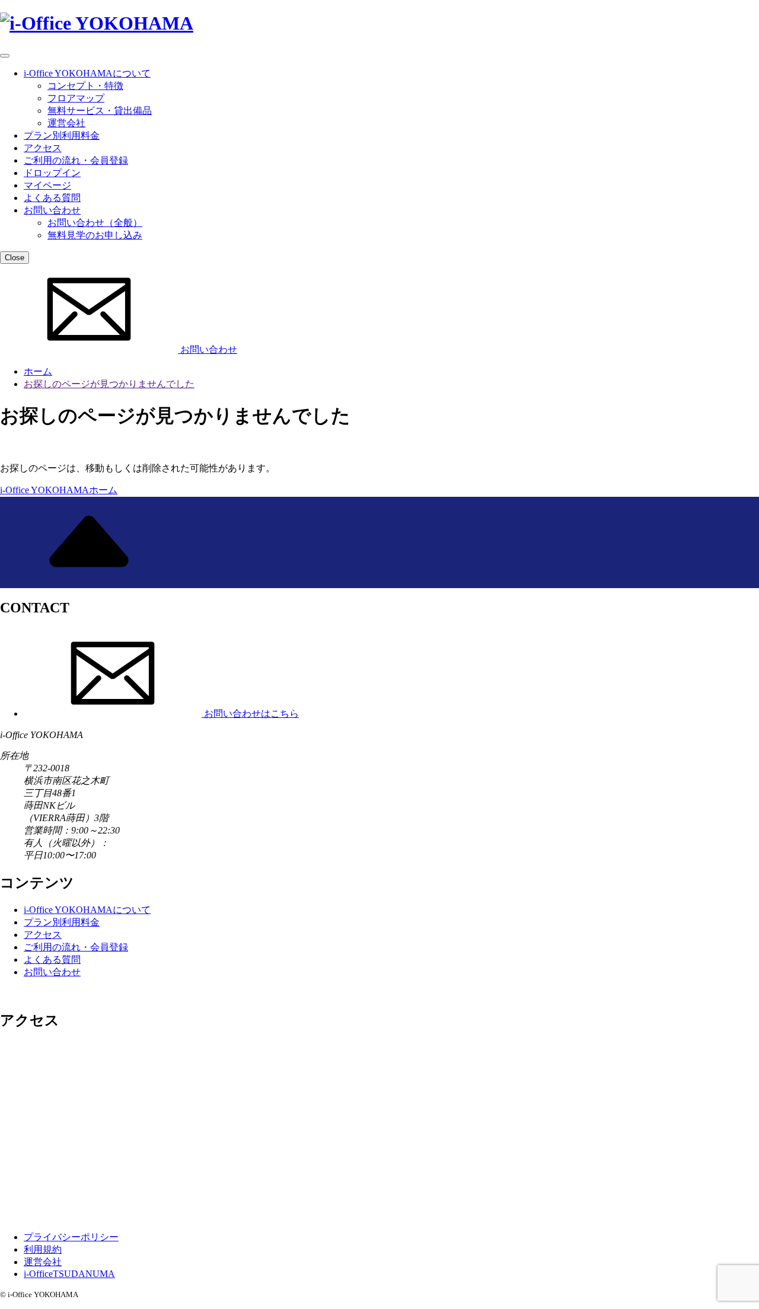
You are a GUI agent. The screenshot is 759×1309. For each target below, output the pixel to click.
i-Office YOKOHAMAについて (87, 73)
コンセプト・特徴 (85, 86)
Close (14, 257)
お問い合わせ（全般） (94, 223)
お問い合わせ (52, 210)
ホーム (38, 371)
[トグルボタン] (4, 56)
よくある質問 (52, 198)
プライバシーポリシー (71, 1237)
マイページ (47, 185)
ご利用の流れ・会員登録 (76, 160)
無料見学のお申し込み (94, 235)
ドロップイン (52, 173)
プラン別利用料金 (62, 135)
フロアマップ (75, 98)
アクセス (43, 148)
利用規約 (43, 1249)
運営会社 (66, 123)
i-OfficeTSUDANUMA (69, 1274)
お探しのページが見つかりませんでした (109, 384)
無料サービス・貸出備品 (99, 111)
